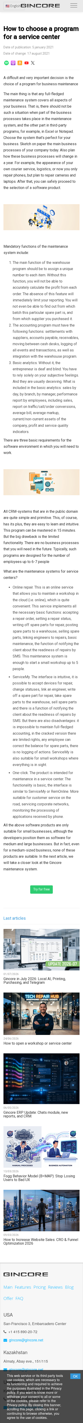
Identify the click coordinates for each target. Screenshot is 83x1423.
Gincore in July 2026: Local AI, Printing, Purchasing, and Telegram (34, 980)
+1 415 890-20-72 (22, 1331)
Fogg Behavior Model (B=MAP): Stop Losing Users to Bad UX (39, 1178)
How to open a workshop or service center (37, 1043)
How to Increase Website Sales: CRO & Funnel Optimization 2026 (40, 1241)
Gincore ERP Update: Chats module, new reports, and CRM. (35, 1114)
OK (75, 1376)
